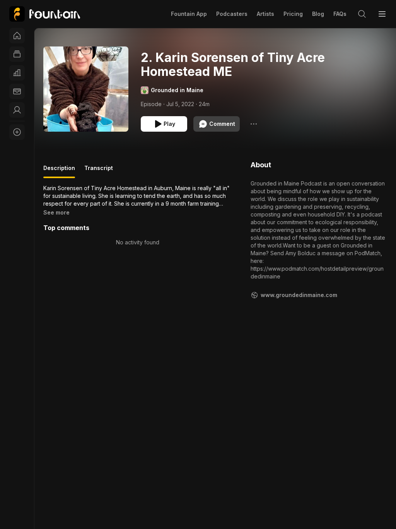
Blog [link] (318, 13)
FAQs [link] (339, 13)
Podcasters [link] (232, 13)
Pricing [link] (293, 13)
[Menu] (382, 14)
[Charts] (17, 73)
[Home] (17, 35)
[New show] (17, 132)
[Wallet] (17, 91)
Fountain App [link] (189, 13)
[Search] (362, 14)
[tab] (59, 171)
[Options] (253, 124)
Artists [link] (265, 13)
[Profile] (17, 110)
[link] (44, 14)
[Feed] (17, 54)
